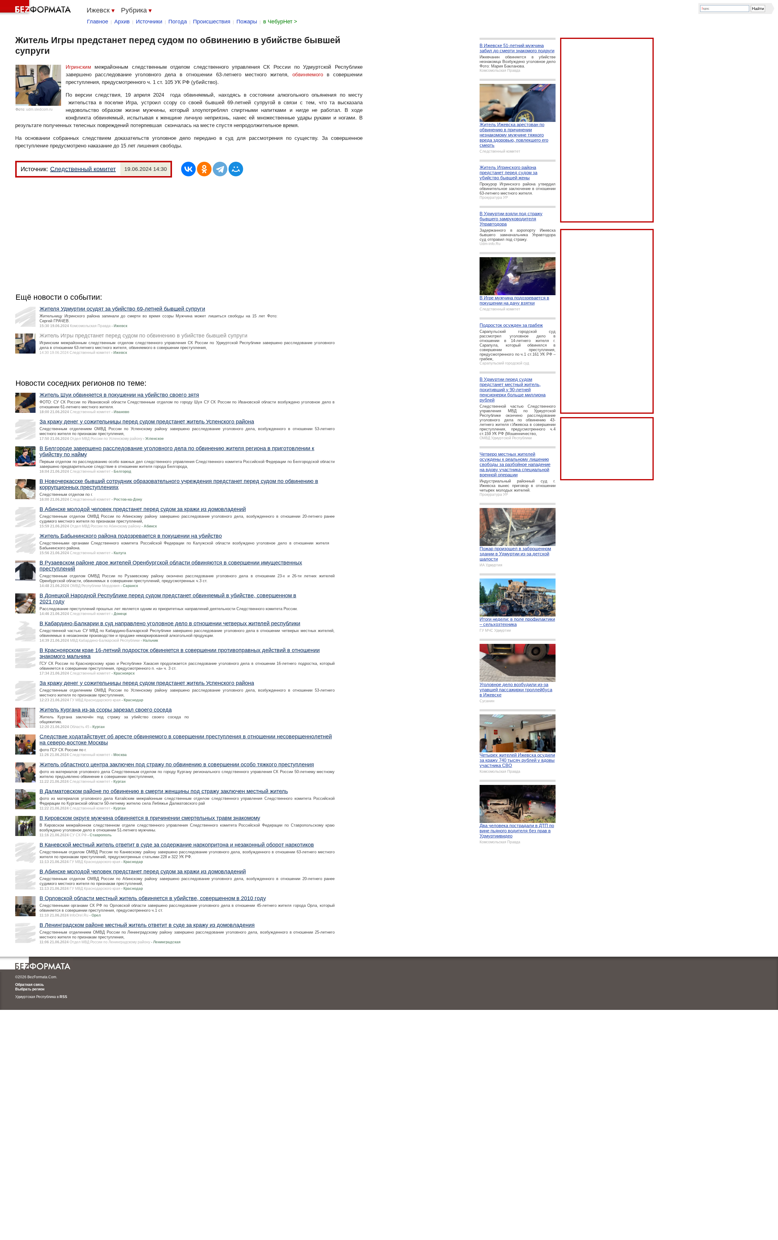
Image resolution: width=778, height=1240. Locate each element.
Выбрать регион (29, 989)
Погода (177, 22)
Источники (149, 22)
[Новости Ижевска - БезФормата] (36, 7)
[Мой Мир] (236, 169)
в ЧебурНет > (280, 22)
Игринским (78, 67)
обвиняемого (307, 75)
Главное (97, 22)
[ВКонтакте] (188, 169)
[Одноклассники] (204, 169)
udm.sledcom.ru (39, 109)
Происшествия (211, 22)
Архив (122, 22)
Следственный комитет (83, 169)
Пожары (246, 22)
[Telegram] (220, 169)
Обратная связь (29, 985)
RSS (63, 997)
